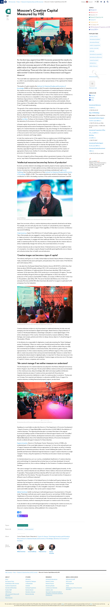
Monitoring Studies (50, 585)
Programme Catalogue (31, 581)
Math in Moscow (93, 66)
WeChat (93, 95)
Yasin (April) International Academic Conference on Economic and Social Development (54, 593)
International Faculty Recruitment (97, 148)
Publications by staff (70, 579)
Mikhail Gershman (22, 492)
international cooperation (96, 54)
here (63, 604)
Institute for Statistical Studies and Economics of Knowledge (37, 538)
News (14, 572)
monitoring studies (29, 529)
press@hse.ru (92, 137)
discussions (20, 529)
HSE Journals (69, 581)
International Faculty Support (96, 143)
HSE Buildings (8, 592)
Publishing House (70, 583)
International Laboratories (51, 579)
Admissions (28, 579)
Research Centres (50, 581)
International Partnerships (11, 587)
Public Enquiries (8, 597)
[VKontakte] (18, 512)
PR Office (91, 135)
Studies (28, 577)
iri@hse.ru (91, 151)
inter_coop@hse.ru (93, 132)
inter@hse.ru (92, 107)
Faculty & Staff (8, 590)
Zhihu (92, 100)
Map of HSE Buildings (94, 112)
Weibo (92, 97)
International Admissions (95, 105)
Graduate (28, 585)
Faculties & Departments (10, 585)
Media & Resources (72, 577)
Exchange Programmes (31, 587)
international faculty (94, 42)
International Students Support (96, 118)
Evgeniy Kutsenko (22, 443)
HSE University (8, 572)
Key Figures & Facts (9, 581)
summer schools (93, 36)
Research (49, 577)
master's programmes (95, 45)
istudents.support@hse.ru (95, 120)
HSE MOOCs (93, 63)
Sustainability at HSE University (12, 583)
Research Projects (50, 583)
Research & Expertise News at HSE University (27, 572)
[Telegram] (20, 512)
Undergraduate (29, 583)
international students (95, 39)
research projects (94, 60)
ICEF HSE (92, 51)
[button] (18, 400)
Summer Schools (29, 590)
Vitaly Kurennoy (21, 233)
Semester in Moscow (30, 592)
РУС (95, 1)
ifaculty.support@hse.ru (94, 145)
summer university (94, 48)
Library (67, 585)
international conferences (96, 57)
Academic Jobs (49, 590)
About (7, 577)
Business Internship (30, 594)
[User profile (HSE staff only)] (104, 2)
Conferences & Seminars (51, 587)
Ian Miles (24, 119)
